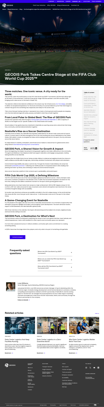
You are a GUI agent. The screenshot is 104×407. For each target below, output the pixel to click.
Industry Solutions (47, 375)
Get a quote (65, 366)
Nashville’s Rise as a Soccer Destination (89, 111)
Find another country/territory (89, 378)
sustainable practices (18, 166)
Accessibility (65, 377)
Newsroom (30, 387)
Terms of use (73, 405)
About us (30, 367)
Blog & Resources (63, 5)
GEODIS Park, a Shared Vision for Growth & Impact (90, 117)
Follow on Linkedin (23, 300)
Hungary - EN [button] (76, 1)
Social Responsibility (31, 384)
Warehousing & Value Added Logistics (48, 373)
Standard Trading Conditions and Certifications (69, 384)
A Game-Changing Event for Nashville (89, 129)
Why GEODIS (51, 5)
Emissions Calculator (67, 374)
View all (97, 313)
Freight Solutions (46, 369)
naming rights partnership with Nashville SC (44, 120)
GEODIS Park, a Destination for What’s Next (90, 135)
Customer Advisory (67, 380)
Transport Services (47, 366)
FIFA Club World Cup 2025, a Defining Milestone (90, 123)
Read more (8, 353)
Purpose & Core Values (31, 376)
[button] (51, 1)
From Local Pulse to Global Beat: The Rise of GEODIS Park (90, 105)
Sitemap (64, 386)
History (29, 370)
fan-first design (60, 104)
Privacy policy (53, 405)
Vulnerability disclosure (84, 405)
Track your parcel (66, 372)
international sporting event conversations (26, 144)
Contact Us (75, 5)
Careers (30, 389)
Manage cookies (43, 405)
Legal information (63, 405)
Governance (31, 373)
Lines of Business (30, 380)
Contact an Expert (67, 369)
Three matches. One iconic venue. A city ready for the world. (90, 98)
